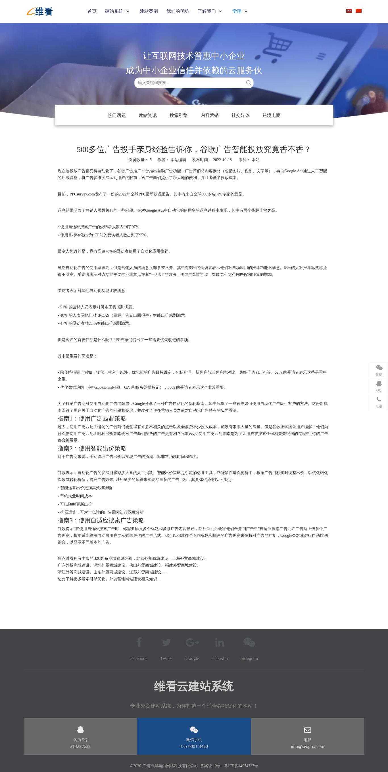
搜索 (248, 82)
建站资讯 (148, 115)
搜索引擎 (179, 115)
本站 (256, 160)
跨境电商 (271, 115)
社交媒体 (240, 115)
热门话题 (117, 115)
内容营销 (210, 115)
